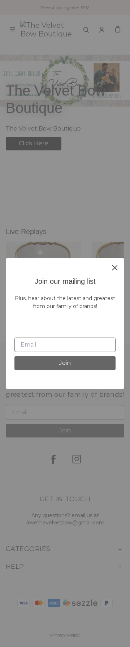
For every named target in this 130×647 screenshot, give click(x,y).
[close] (114, 267)
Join (65, 363)
